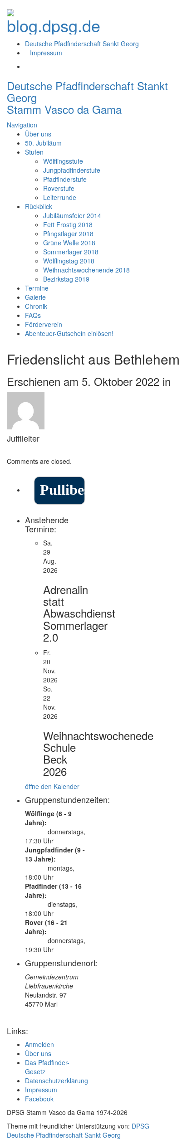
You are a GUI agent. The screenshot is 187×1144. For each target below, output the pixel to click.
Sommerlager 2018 (70, 251)
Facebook (39, 1098)
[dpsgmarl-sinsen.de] (53, 18)
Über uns (38, 133)
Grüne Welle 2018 (69, 242)
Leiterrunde (59, 197)
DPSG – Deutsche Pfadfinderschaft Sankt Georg (81, 1130)
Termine (37, 287)
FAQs (33, 315)
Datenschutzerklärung (56, 1080)
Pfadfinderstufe (65, 179)
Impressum (46, 52)
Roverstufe (58, 188)
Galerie (35, 297)
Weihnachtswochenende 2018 (86, 269)
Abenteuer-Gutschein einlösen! (69, 333)
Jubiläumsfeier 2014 (72, 215)
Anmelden (39, 1044)
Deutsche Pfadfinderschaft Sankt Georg (82, 43)
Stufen (34, 151)
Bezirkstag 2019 (66, 278)
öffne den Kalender (52, 786)
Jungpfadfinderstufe (71, 170)
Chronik (36, 306)
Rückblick (38, 206)
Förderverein (43, 324)
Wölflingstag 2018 (68, 260)
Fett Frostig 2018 (68, 224)
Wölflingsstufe (63, 161)
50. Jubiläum (43, 142)
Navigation (22, 124)
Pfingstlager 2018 (68, 233)
